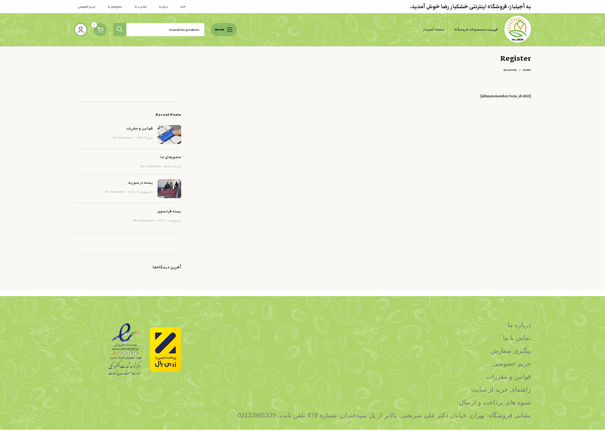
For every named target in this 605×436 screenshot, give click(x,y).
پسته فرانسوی (169, 211)
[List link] (361, 325)
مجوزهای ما (170, 157)
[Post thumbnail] (169, 134)
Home (527, 70)
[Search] (119, 29)
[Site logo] (517, 29)
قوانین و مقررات (139, 128)
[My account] (80, 29)
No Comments (123, 137)
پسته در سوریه (140, 182)
